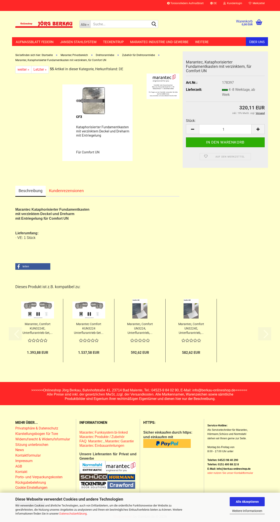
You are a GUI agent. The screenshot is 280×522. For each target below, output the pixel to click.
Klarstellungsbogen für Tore (36, 434)
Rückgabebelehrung (30, 482)
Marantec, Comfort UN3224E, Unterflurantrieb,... (191, 328)
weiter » (23, 69)
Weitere (202, 42)
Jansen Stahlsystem (78, 42)
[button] (213, 5)
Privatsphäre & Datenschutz (37, 428)
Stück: (191, 121)
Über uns (257, 42)
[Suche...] (154, 24)
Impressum (24, 461)
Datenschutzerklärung (73, 513)
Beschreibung (30, 190)
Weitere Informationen (247, 511)
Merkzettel (258, 3)
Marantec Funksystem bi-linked (103, 432)
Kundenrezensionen (66, 190)
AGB (18, 466)
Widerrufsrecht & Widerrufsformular (42, 439)
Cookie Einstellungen (31, 487)
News (19, 450)
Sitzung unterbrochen (31, 445)
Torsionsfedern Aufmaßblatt (187, 3)
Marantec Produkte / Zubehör (101, 437)
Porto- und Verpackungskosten (39, 477)
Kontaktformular (28, 455)
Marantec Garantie (119, 441)
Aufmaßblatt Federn (35, 42)
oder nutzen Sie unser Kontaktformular (230, 473)
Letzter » (40, 69)
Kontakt (21, 472)
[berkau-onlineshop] (44, 24)
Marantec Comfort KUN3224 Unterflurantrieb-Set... (88, 328)
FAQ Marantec (91, 441)
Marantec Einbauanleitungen (101, 445)
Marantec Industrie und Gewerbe (159, 42)
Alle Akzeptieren (247, 501)
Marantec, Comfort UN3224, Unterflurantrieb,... (140, 328)
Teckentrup (113, 42)
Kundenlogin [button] (234, 3)
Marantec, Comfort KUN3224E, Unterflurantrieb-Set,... (38, 328)
